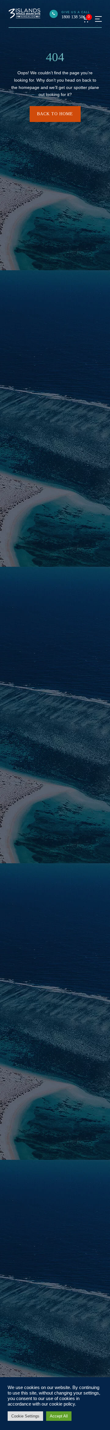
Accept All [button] (59, 1416)
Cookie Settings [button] (25, 1416)
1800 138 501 (73, 17)
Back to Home (55, 114)
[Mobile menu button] (98, 19)
